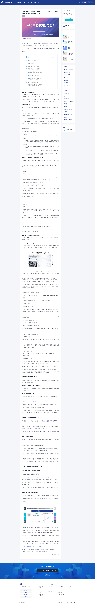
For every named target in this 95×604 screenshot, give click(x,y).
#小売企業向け (66, 111)
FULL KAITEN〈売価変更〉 (41, 589)
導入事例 (25, 594)
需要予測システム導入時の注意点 (33, 68)
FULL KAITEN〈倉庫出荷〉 (41, 595)
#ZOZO (68, 77)
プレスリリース (69, 586)
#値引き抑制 (65, 103)
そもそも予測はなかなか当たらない (34, 69)
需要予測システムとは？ (32, 60)
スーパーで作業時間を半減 (33, 77)
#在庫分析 (71, 104)
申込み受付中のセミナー (61, 586)
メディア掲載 (69, 588)
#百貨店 (70, 114)
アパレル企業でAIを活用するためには (34, 82)
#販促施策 (65, 119)
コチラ (64, 130)
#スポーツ (65, 85)
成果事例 (25, 596)
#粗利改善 (65, 116)
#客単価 (70, 109)
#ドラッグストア (66, 93)
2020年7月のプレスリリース (51, 421)
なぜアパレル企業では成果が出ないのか (35, 84)
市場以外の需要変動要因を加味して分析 (35, 72)
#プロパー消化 (66, 96)
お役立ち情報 (33, 2)
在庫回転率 (36, 221)
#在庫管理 (65, 106)
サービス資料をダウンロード (48, 570)
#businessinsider (69, 69)
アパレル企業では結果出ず (33, 79)
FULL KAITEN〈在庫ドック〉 (41, 587)
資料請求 (91, 2)
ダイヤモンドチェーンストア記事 (31, 401)
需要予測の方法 (31, 63)
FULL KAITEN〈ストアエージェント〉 (42, 598)
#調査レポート (66, 117)
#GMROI (65, 74)
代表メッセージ (50, 591)
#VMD (64, 77)
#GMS (69, 74)
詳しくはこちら (68, 20)
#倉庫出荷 (71, 101)
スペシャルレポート (61, 594)
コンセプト (50, 586)
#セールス (65, 90)
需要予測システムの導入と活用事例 (34, 75)
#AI (64, 69)
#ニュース (65, 95)
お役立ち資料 (26, 590)
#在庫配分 (65, 109)
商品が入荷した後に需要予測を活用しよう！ (36, 85)
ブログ (26, 592)
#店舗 (71, 112)
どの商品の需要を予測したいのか (34, 71)
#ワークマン (65, 101)
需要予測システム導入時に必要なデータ (35, 66)
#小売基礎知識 (66, 112)
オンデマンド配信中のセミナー (61, 589)
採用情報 (62, 602)
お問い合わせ (84, 2)
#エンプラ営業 (66, 82)
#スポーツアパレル (66, 87)
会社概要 (58, 602)
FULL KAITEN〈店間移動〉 (41, 592)
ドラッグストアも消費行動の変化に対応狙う (36, 78)
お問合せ (47, 574)
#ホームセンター (66, 98)
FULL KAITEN (25, 166)
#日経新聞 (65, 114)
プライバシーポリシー (69, 602)
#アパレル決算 (66, 80)
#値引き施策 (65, 104)
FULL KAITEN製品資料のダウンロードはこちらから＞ (31, 546)
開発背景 (49, 588)
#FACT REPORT (66, 72)
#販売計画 (71, 119)
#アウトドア (65, 79)
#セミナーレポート (67, 88)
